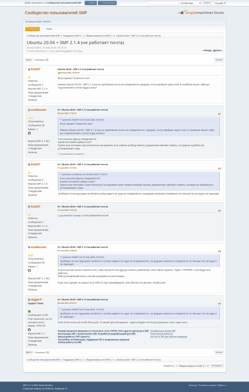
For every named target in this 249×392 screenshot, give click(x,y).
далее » (217, 50)
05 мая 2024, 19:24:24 (69, 72)
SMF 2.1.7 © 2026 (30, 385)
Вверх (29, 352)
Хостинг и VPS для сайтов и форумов (168, 336)
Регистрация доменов (161, 333)
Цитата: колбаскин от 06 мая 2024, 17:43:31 (85, 174)
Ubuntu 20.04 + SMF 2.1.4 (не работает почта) (81, 69)
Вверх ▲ (222, 385)
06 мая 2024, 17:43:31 (67, 113)
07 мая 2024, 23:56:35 (67, 250)
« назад (206, 50)
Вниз (28, 60)
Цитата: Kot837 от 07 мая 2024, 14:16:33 (83, 257)
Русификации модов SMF (162, 330)
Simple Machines (46, 385)
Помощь (193, 385)
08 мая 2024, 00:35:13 (67, 303)
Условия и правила (207, 385)
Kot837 (35, 69)
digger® (36, 299)
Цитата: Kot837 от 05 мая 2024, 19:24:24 (83, 119)
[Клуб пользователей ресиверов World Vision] (29, 137)
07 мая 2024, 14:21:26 (67, 210)
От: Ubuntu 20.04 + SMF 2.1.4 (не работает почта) (83, 109)
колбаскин (38, 110)
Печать (218, 60)
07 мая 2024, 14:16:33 (67, 167)
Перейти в (168, 365)
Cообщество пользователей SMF (56, 12)
